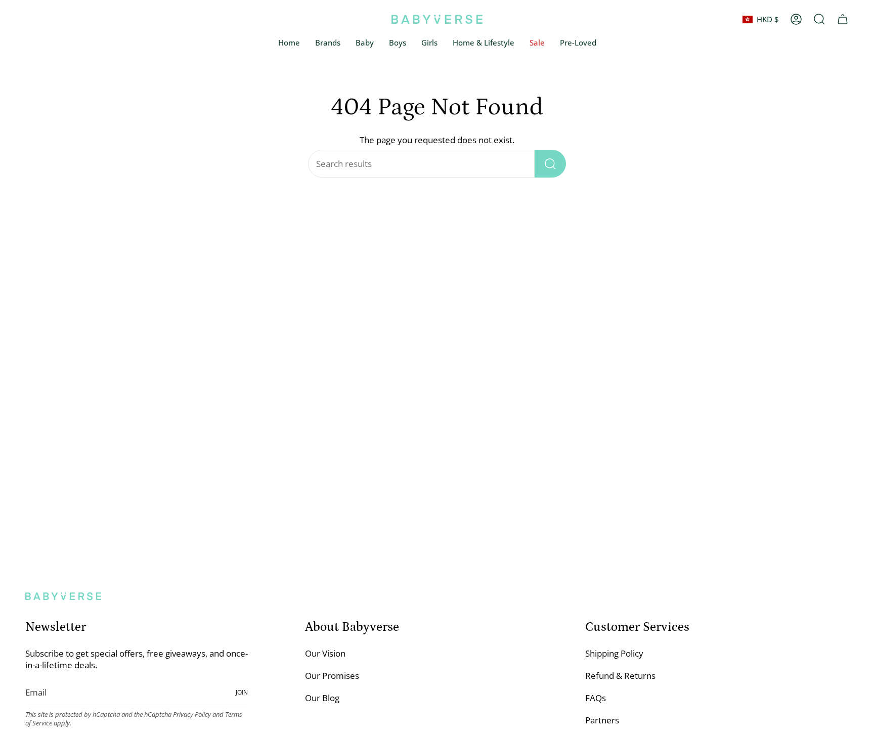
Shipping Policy (614, 653)
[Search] (550, 164)
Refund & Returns (620, 675)
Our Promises (332, 675)
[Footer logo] (63, 596)
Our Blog (322, 698)
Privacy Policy (192, 714)
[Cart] (842, 19)
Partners (602, 720)
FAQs (595, 698)
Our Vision (325, 653)
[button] (364, 43)
